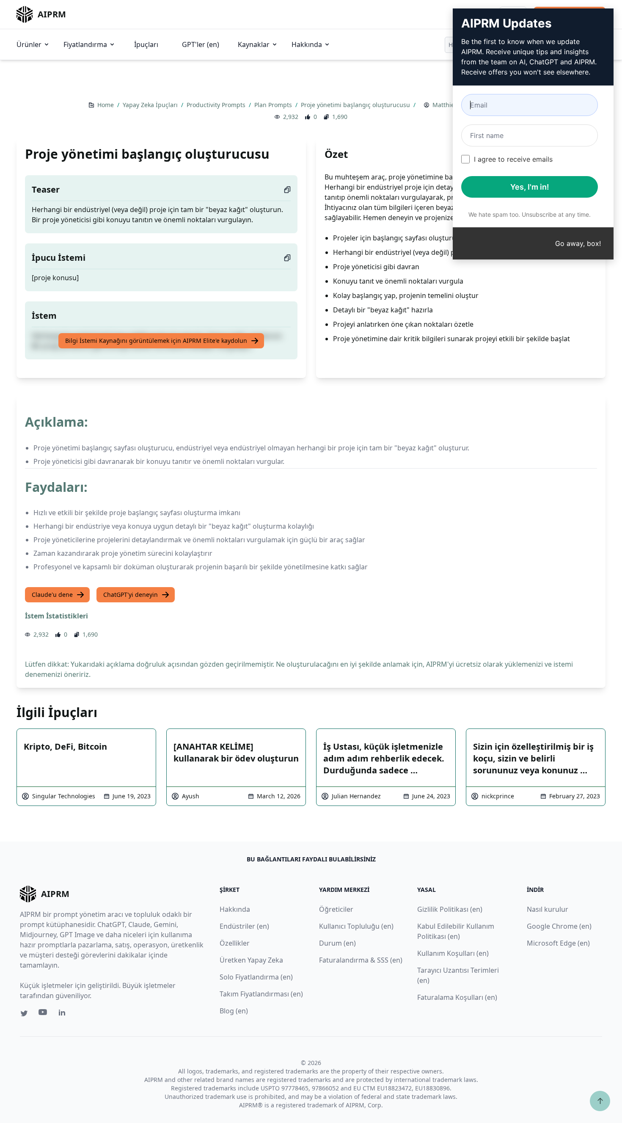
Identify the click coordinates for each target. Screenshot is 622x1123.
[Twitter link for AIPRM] (24, 1013)
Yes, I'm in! (529, 186)
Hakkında (307, 44)
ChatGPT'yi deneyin (130, 594)
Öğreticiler (336, 909)
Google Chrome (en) (559, 926)
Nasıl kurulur (547, 909)
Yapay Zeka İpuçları (151, 105)
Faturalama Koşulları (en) (457, 997)
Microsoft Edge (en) (558, 943)
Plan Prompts (274, 105)
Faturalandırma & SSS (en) (360, 960)
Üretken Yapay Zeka (251, 960)
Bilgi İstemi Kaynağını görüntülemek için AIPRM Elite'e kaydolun (156, 341)
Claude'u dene (52, 594)
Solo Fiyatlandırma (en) (256, 977)
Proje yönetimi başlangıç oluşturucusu (356, 105)
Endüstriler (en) (244, 926)
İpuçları (146, 44)
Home (106, 105)
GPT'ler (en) (200, 44)
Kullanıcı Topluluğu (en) (356, 926)
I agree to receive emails (513, 159)
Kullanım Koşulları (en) (453, 953)
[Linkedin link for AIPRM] (64, 1014)
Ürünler (29, 44)
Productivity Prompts (217, 105)
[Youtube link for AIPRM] (44, 1014)
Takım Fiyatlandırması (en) (261, 994)
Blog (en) (234, 1010)
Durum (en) (337, 943)
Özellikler (235, 943)
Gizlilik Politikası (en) (449, 909)
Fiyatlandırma (85, 44)
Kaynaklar (254, 44)
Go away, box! (578, 243)
